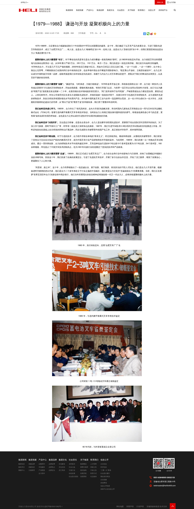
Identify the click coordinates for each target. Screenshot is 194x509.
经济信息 (103, 467)
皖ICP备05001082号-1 (53, 506)
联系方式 (93, 473)
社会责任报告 (73, 476)
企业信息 (103, 464)
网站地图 (120, 506)
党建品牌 (32, 464)
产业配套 (42, 470)
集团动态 (21, 464)
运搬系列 (42, 464)
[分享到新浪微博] (151, 33)
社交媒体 (93, 476)
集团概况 (83, 464)
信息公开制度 (105, 486)
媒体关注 (21, 467)
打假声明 (140, 506)
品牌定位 (52, 470)
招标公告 (93, 467)
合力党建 (158, 471)
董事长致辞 (84, 467)
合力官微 (172, 2)
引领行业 (72, 470)
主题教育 (32, 470)
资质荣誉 (83, 476)
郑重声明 (130, 506)
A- (105, 33)
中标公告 (93, 470)
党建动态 (32, 467)
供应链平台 (163, 10)
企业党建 (103, 479)
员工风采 (62, 470)
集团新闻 (69, 10)
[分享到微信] (148, 33)
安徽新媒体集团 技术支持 (157, 506)
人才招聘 (93, 464)
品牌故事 (52, 464)
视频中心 (21, 470)
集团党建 (79, 10)
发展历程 (83, 473)
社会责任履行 (105, 473)
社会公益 (72, 467)
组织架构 (83, 470)
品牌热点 (52, 467)
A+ (96, 33)
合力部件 (42, 473)
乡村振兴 (72, 464)
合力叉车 (169, 471)
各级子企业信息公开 (107, 489)
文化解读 (62, 464)
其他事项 (103, 483)
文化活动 (62, 467)
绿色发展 (72, 473)
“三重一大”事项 (105, 470)
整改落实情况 (105, 476)
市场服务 (42, 467)
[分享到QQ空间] (155, 33)
